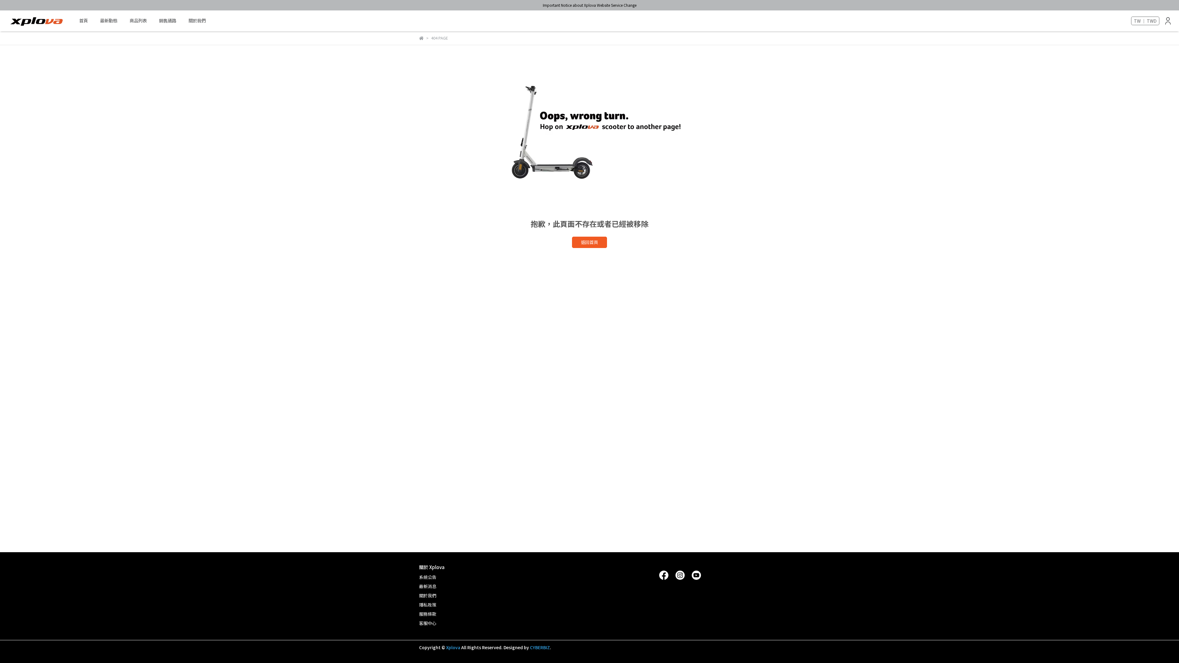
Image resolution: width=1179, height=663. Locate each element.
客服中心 (427, 623)
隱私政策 (427, 605)
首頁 (83, 20)
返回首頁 (589, 242)
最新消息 (427, 586)
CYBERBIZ (540, 647)
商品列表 (138, 20)
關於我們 (197, 20)
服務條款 (427, 614)
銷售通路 (167, 20)
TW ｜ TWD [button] (1145, 21)
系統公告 (427, 577)
